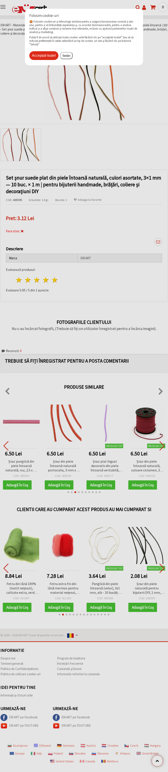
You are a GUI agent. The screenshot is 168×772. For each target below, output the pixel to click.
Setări (66, 55)
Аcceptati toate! (44, 55)
